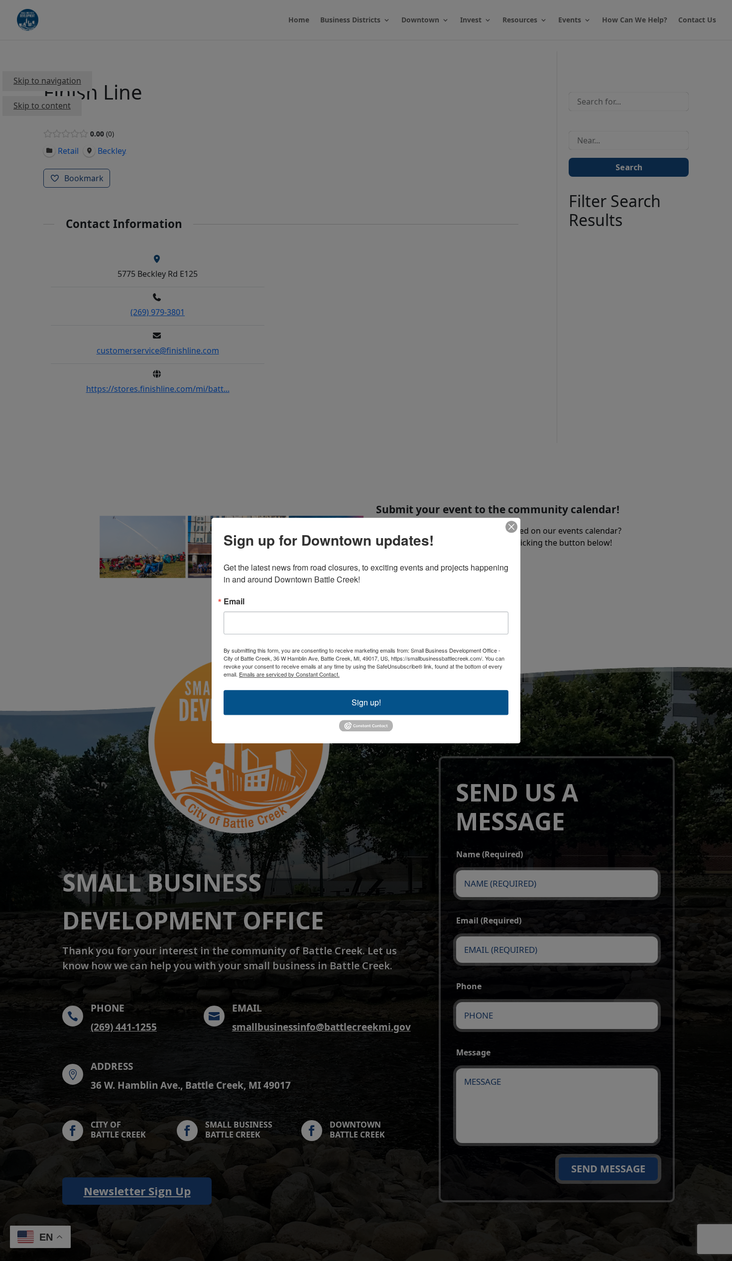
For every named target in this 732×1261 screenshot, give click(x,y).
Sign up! (366, 702)
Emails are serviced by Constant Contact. (289, 674)
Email (234, 601)
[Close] (511, 527)
